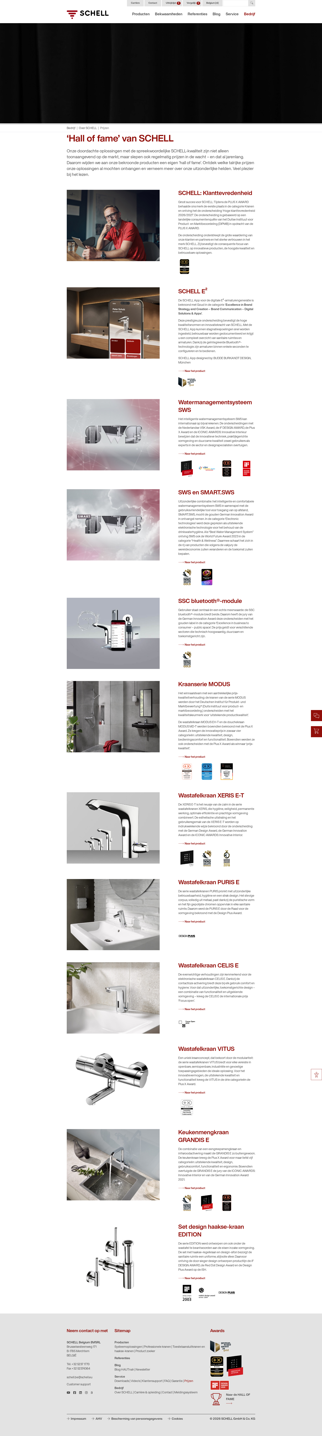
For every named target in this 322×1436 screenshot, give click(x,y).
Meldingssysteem (186, 1392)
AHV (98, 1419)
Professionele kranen (157, 1347)
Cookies (177, 1419)
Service (232, 14)
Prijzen (188, 1381)
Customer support (79, 1384)
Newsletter (143, 1369)
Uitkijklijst (172, 3)
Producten (141, 14)
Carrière (135, 3)
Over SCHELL (88, 128)
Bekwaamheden (168, 14)
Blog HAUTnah (124, 1369)
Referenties (197, 14)
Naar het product (195, 371)
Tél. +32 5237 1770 (78, 1364)
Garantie (177, 1381)
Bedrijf (249, 14)
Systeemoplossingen (128, 1347)
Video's (135, 1381)
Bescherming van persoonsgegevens (136, 1419)
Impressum (78, 1419)
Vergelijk (193, 3)
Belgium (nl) (212, 3)
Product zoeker (145, 1351)
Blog (216, 14)
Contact (152, 3)
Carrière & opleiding (147, 1392)
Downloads (122, 1381)
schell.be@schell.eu (79, 1377)
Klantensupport (152, 1381)
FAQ (167, 1381)
